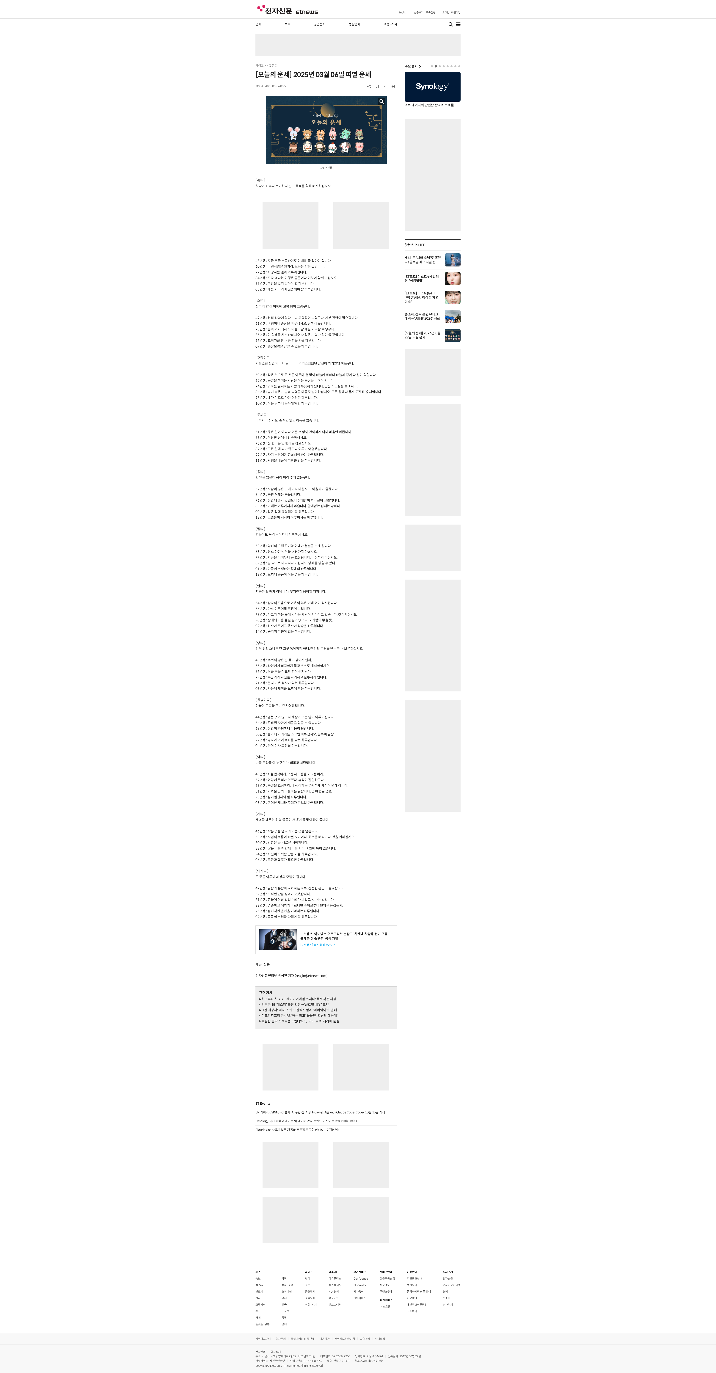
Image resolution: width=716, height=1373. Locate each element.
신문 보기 (385, 1285)
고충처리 (412, 1311)
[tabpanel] (433, 90)
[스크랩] (377, 86)
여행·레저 (390, 24)
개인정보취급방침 (417, 1304)
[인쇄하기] (393, 86)
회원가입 (456, 12)
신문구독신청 (387, 1278)
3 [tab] (440, 66)
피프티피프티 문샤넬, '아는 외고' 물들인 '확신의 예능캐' (299, 1016)
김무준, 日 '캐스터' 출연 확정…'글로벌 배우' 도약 (295, 1005)
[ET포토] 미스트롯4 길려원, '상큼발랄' (422, 279)
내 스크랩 (385, 1306)
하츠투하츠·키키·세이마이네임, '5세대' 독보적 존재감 (298, 999)
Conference (361, 1278)
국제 (284, 1298)
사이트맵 (380, 1339)
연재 (284, 1324)
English (403, 12)
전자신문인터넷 (452, 1285)
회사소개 (276, 1352)
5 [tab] (448, 66)
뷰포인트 (334, 1298)
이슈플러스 (335, 1278)
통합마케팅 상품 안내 (419, 1291)
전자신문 (448, 1278)
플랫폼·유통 (262, 1324)
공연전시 (320, 24)
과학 (284, 1278)
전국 (284, 1304)
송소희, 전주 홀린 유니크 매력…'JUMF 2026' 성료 (422, 316)
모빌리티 (260, 1304)
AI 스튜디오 (335, 1285)
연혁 (445, 1291)
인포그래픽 (335, 1304)
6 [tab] (451, 66)
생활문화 (354, 24)
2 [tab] (436, 66)
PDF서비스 (360, 1298)
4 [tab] (444, 66)
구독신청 (431, 12)
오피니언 (287, 1291)
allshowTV (360, 1285)
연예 (258, 24)
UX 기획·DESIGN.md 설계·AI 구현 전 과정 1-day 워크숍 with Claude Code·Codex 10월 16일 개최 (320, 1112)
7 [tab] (455, 66)
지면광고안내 (414, 1278)
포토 (287, 24)
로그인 (445, 12)
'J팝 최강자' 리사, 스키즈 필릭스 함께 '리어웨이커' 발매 (299, 1010)
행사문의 (412, 1285)
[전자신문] (287, 9)
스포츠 (285, 1311)
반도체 (259, 1291)
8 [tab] (459, 66)
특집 (284, 1317)
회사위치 (448, 1304)
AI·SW (259, 1285)
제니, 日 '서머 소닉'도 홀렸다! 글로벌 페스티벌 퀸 (423, 260)
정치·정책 (287, 1285)
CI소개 (446, 1298)
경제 (257, 1317)
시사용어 (359, 1291)
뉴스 (257, 1272)
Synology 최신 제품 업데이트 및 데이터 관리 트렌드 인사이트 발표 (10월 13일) (306, 1121)
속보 (257, 1278)
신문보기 (418, 12)
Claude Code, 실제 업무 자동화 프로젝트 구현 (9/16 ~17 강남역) (297, 1130)
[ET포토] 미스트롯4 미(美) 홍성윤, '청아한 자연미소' (421, 297)
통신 (257, 1311)
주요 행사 (413, 66)
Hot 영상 (334, 1291)
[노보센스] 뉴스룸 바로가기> (317, 945)
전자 (257, 1298)
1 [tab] (432, 66)
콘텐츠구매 (386, 1291)
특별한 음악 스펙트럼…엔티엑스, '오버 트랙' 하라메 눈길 (300, 1021)
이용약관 (412, 1298)
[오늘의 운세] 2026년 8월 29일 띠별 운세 (422, 335)
